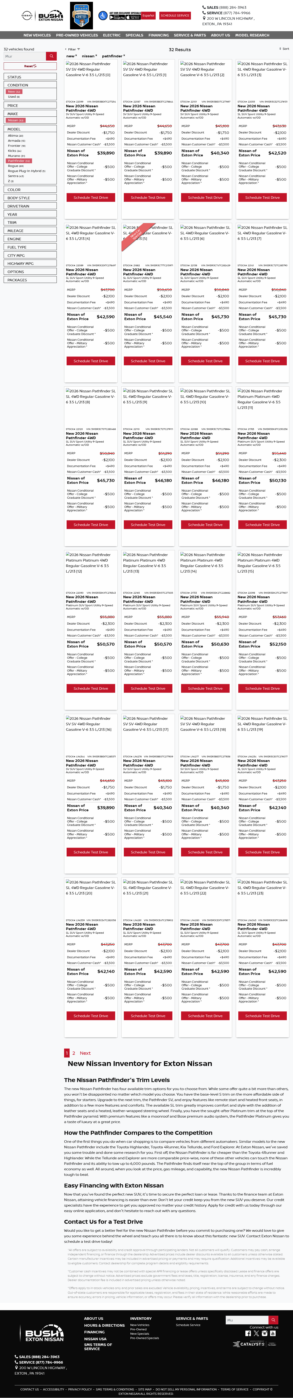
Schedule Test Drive (91, 197)
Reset (28, 66)
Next (85, 1053)
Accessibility (54, 1389)
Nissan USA (95, 1339)
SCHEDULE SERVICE (175, 15)
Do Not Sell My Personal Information (186, 1389)
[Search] (51, 56)
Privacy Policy (80, 1389)
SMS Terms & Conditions (115, 1389)
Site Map (145, 1389)
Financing (94, 1332)
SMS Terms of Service (98, 1347)
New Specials (139, 1334)
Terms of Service (235, 1389)
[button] (103, 15)
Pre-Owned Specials (144, 1338)
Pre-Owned (138, 1329)
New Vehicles (139, 1325)
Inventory (141, 1319)
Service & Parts (192, 1319)
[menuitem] (31, 91)
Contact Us (30, 1389)
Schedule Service (188, 1325)
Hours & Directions (104, 1325)
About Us (93, 1319)
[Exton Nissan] (42, 15)
